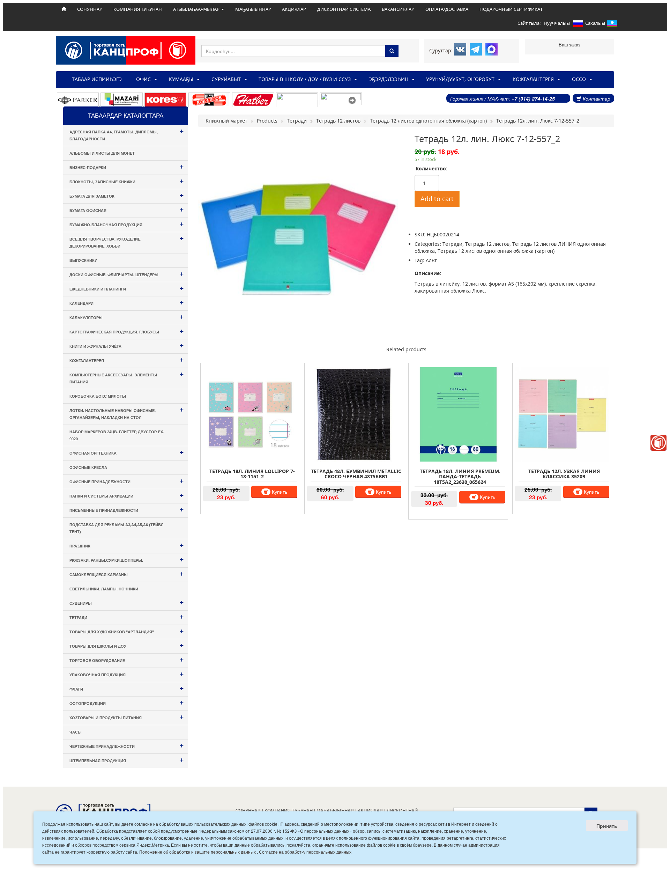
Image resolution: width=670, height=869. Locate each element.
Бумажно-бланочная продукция (126, 224)
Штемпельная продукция (126, 760)
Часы (75, 732)
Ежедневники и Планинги (126, 288)
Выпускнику (83, 260)
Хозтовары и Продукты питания (126, 717)
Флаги (126, 688)
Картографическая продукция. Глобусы (126, 331)
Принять (606, 825)
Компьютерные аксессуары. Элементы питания (126, 377)
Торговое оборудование (126, 659)
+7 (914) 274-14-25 (533, 98)
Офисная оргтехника (126, 452)
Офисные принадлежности (126, 481)
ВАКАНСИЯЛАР (398, 9)
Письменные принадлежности (126, 509)
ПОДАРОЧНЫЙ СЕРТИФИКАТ (511, 9)
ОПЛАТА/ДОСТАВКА (446, 9)
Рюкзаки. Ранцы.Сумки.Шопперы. (126, 559)
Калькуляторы (126, 317)
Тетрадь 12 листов (487, 244)
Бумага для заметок (126, 195)
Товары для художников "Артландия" (126, 631)
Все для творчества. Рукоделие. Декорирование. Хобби (126, 241)
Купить (278, 491)
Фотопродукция (126, 702)
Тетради (452, 244)
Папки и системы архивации (126, 495)
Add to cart (437, 198)
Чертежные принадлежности (126, 745)
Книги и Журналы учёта (126, 345)
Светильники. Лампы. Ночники (103, 589)
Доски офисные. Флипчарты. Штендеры (126, 274)
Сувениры (126, 602)
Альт (431, 260)
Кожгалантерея (126, 359)
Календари (126, 302)
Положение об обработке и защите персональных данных (197, 852)
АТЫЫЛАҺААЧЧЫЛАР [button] (197, 9)
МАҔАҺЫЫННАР (253, 9)
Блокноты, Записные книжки (126, 181)
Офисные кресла (88, 467)
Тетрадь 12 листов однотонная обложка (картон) (496, 251)
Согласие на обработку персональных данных (305, 852)
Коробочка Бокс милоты (97, 396)
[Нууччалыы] (578, 25)
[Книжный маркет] (658, 443)
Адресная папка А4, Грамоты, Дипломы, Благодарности (126, 134)
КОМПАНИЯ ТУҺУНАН (137, 9)
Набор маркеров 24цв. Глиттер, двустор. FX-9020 (116, 435)
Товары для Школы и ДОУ (126, 645)
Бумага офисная (126, 209)
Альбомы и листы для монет (102, 153)
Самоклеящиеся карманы (126, 573)
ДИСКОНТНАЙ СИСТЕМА (344, 9)
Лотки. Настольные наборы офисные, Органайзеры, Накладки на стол (126, 413)
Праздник (126, 545)
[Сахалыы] (612, 25)
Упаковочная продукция (126, 674)
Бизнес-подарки (126, 166)
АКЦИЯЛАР (294, 9)
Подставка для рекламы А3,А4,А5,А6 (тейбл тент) (116, 528)
